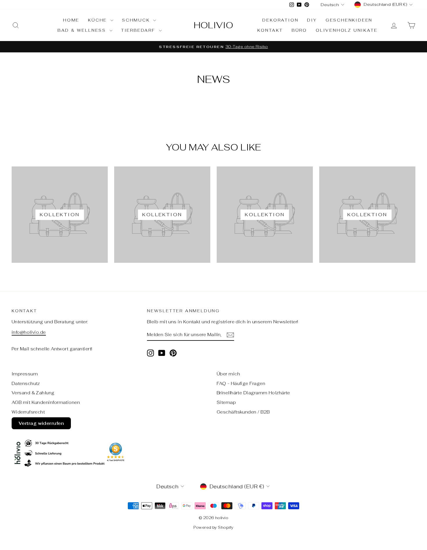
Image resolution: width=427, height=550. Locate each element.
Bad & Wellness (83, 30)
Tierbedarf (139, 30)
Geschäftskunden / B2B (243, 412)
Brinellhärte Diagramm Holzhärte (253, 392)
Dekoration (280, 20)
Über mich (228, 374)
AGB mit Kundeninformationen (46, 402)
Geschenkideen (349, 20)
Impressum (25, 374)
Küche (98, 20)
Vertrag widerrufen (41, 423)
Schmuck (137, 20)
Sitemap (226, 402)
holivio (213, 25)
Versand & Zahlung (33, 392)
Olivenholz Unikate (346, 30)
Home (71, 20)
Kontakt (270, 30)
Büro (299, 30)
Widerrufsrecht (28, 412)
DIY (312, 20)
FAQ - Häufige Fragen (241, 383)
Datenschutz (26, 383)
